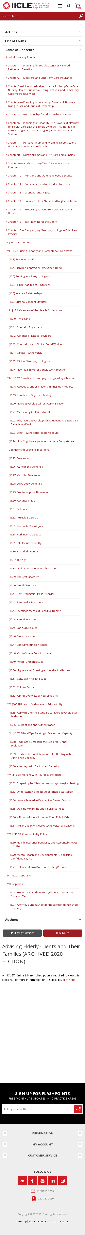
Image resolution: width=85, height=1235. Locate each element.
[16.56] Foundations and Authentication (32, 725)
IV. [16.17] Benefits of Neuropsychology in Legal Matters (42, 378)
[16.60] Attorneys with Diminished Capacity (34, 766)
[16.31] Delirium (18, 509)
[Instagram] (62, 1180)
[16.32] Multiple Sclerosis (23, 517)
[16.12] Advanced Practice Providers (30, 335)
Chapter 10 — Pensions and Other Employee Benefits (40, 175)
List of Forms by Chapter (22, 57)
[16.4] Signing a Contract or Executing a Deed (35, 268)
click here (69, 980)
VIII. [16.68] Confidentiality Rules (28, 834)
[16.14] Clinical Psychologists (25, 352)
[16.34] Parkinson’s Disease (25, 534)
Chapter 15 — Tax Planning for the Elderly (33, 221)
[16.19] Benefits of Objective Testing (30, 395)
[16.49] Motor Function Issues (26, 661)
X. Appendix (16, 884)
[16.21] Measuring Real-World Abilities (31, 412)
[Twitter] (22, 1180)
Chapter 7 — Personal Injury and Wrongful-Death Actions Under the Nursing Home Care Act (42, 144)
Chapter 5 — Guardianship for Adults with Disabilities (39, 114)
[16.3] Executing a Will (21, 259)
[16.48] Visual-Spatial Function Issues (31, 653)
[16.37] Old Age (17, 560)
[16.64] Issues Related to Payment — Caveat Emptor (39, 800)
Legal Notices (61, 1221)
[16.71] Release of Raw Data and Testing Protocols (39, 867)
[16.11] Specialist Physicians (25, 327)
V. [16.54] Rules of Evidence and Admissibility (35, 704)
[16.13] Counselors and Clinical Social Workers (36, 344)
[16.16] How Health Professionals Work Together (38, 369)
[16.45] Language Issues (23, 628)
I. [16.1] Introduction (18, 242)
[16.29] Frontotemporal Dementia (28, 492)
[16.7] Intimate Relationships (25, 293)
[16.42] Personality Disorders (26, 602)
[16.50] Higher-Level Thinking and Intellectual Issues (39, 670)
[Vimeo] (52, 1180)
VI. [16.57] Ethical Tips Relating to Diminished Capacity (40, 733)
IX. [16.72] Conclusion (19, 875)
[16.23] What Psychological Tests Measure (34, 432)
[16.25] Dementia (19, 458)
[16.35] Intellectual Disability (25, 543)
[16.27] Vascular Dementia (24, 475)
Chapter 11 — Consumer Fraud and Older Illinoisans (39, 184)
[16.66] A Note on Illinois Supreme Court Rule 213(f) (39, 817)
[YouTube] (42, 1180)
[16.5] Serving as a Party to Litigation (30, 276)
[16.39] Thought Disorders (24, 577)
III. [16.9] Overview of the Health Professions (35, 310)
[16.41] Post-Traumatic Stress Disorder (31, 594)
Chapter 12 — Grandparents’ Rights (29, 192)
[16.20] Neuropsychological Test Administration (36, 403)
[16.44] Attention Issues (22, 619)
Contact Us (44, 1221)
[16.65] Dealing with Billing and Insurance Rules (36, 808)
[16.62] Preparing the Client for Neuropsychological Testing (43, 783)
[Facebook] (32, 1180)
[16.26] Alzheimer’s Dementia (26, 466)
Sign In (32, 1221)
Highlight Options (24, 933)
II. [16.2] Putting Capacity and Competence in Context (40, 251)
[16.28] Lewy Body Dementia (25, 483)
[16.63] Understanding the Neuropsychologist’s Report (41, 791)
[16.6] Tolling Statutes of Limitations (30, 285)
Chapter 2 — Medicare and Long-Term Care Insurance (40, 77)
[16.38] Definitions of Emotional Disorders (33, 568)
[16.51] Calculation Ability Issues (27, 678)
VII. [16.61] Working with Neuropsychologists (35, 774)
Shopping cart (77, 6)
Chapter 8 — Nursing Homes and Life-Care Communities (41, 155)
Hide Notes (62, 933)
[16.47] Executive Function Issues (28, 644)
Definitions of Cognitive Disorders (29, 449)
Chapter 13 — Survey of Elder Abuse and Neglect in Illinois (42, 201)
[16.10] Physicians (19, 318)
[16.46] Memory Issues (22, 636)
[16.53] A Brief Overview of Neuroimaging (33, 695)
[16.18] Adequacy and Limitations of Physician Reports (41, 386)
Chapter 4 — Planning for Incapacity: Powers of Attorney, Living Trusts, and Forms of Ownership (42, 104)
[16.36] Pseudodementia (23, 551)
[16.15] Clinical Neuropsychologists (29, 361)
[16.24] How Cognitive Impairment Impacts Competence (41, 441)
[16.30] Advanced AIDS (22, 500)
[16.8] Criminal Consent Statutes (28, 302)
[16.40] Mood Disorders (22, 585)
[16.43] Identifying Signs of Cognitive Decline (35, 611)
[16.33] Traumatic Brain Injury (26, 526)
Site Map (21, 1221)
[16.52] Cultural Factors (22, 687)
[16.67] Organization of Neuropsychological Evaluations (42, 825)
